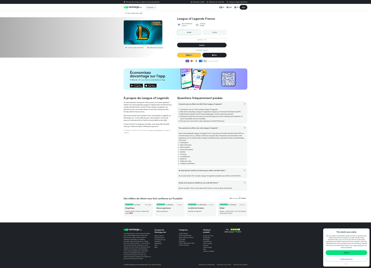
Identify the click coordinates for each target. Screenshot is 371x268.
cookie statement (358, 245)
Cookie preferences (346, 259)
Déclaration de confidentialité (207, 264)
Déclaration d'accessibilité (240, 264)
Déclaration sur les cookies (224, 264)
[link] (136, 86)
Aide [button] (243, 7)
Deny (346, 264)
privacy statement (346, 247)
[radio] (189, 32)
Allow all (346, 253)
